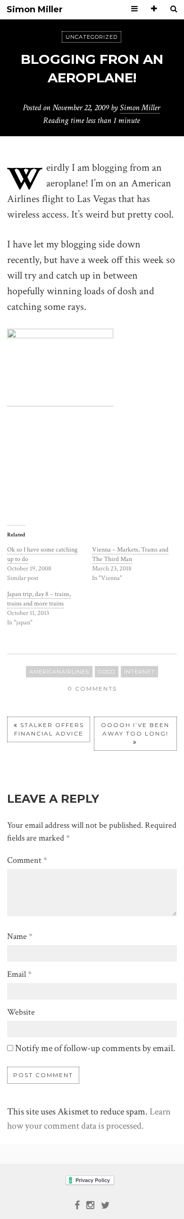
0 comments (92, 688)
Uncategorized (91, 37)
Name (20, 936)
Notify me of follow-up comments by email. (95, 1048)
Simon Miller (35, 10)
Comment (27, 860)
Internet (139, 671)
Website (21, 1012)
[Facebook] (77, 1204)
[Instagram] (90, 1204)
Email (19, 974)
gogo (106, 671)
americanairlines (59, 671)
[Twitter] (105, 1204)
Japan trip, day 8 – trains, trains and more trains (39, 599)
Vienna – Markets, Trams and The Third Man (130, 554)
